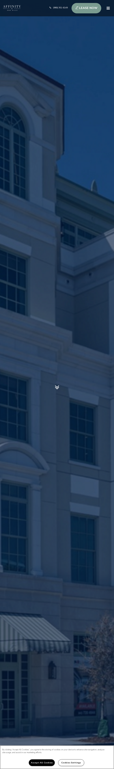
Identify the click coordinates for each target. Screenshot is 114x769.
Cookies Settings (71, 762)
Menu (107, 8)
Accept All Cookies (42, 762)
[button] (59, 8)
